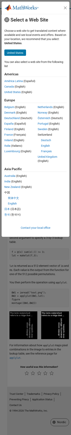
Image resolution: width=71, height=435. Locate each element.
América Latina (13, 81)
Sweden (42, 129)
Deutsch (46, 140)
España (9, 123)
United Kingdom (47, 156)
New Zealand (12, 187)
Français (46, 151)
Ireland (8, 140)
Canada (9, 86)
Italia (7, 145)
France (8, 134)
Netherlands (45, 107)
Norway (42, 112)
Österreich (44, 118)
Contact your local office (35, 227)
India (7, 181)
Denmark (9, 112)
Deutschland (12, 118)
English (45, 145)
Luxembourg (12, 151)
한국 (7, 214)
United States (12, 92)
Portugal (43, 123)
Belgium (9, 107)
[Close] (65, 8)
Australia (9, 175)
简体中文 (13, 198)
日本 (7, 209)
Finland (8, 129)
